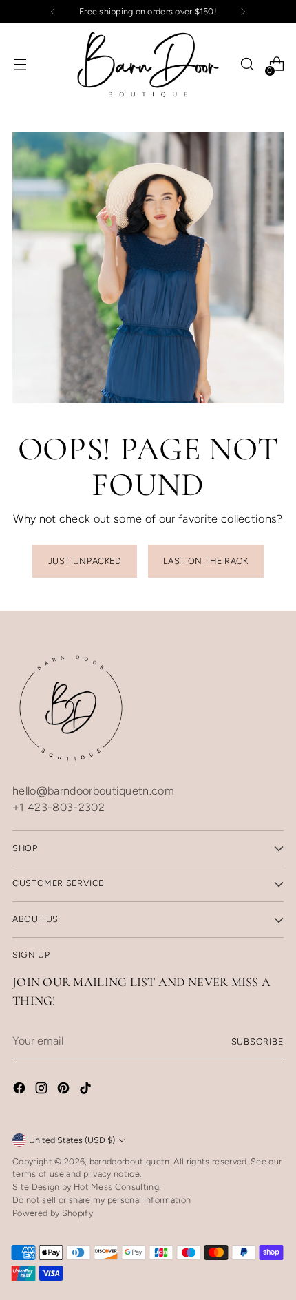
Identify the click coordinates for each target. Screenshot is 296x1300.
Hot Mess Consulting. (117, 1187)
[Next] (243, 11)
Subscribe (257, 1041)
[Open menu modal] (20, 64)
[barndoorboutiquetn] (148, 64)
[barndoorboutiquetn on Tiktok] (86, 1090)
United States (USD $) (72, 1140)
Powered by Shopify (52, 1213)
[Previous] (53, 11)
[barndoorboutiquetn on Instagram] (42, 1090)
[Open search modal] (247, 64)
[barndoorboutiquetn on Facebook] (20, 1090)
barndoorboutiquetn (129, 1161)
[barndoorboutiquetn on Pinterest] (64, 1090)
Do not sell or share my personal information (101, 1200)
